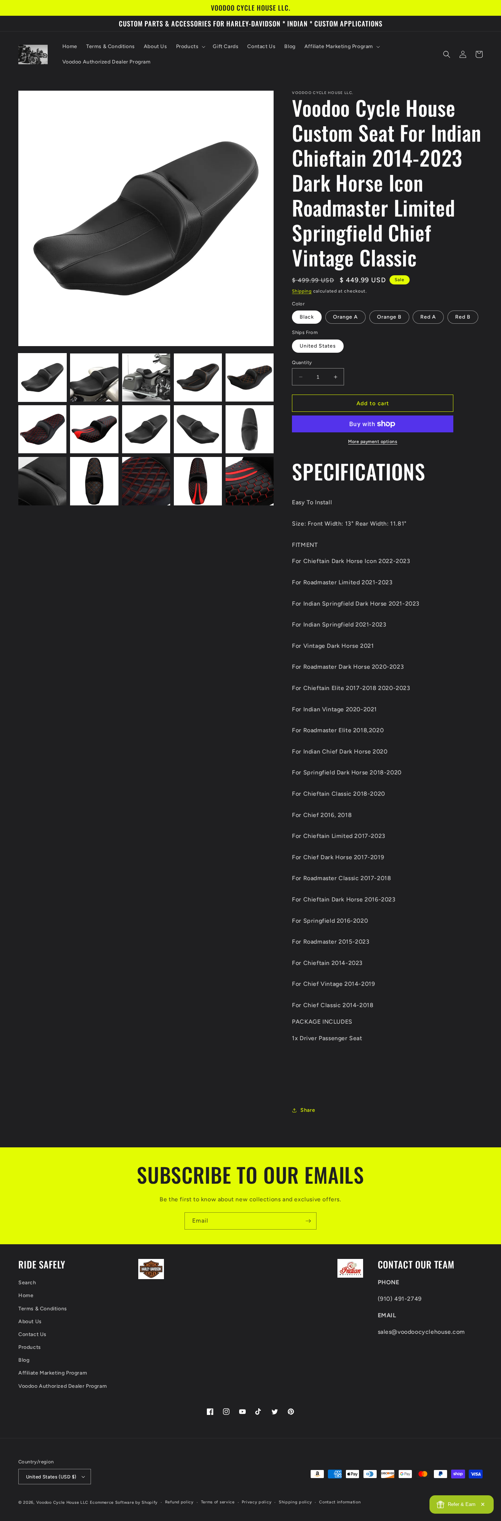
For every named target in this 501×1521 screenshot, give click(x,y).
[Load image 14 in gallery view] (198, 481)
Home (25, 1295)
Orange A (345, 317)
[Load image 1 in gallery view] (42, 377)
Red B (463, 317)
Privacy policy (256, 1502)
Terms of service (218, 1502)
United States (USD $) (51, 1477)
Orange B (389, 317)
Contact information (340, 1502)
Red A (428, 317)
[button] (190, 46)
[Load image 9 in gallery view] (198, 429)
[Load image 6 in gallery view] (42, 429)
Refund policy (179, 1502)
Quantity (302, 362)
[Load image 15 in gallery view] (250, 481)
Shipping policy (295, 1502)
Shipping (302, 291)
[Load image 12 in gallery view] (94, 481)
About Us (30, 1321)
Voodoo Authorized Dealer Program (62, 1386)
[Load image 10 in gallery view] (250, 429)
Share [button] (307, 1110)
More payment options (372, 441)
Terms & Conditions (42, 1309)
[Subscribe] (308, 1221)
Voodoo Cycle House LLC (62, 1502)
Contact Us (32, 1334)
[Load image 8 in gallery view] (146, 429)
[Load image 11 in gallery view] (42, 481)
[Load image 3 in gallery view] (146, 377)
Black (307, 317)
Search (27, 1282)
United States (318, 346)
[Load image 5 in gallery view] (250, 377)
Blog (23, 1360)
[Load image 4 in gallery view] (198, 377)
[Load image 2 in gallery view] (94, 377)
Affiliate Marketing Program (52, 1373)
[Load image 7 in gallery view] (94, 429)
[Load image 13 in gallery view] (146, 481)
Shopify (150, 1502)
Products (29, 1347)
